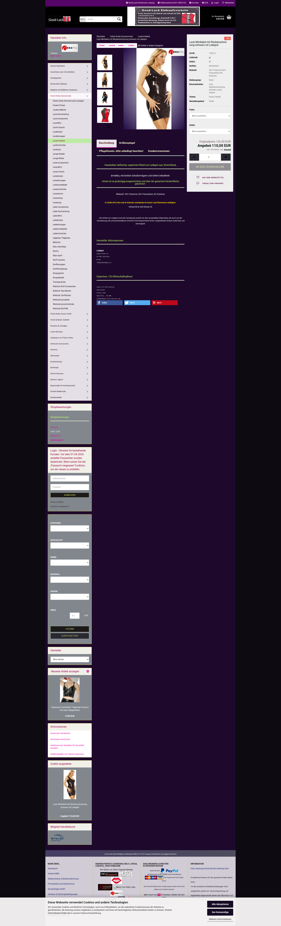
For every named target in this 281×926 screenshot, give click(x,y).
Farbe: (192, 110)
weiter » (121, 45)
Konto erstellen (57, 502)
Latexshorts (58, 194)
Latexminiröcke (59, 189)
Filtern (70, 629)
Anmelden (70, 495)
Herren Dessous (56, 374)
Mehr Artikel (55, 56)
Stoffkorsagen (59, 264)
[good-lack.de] (61, 19)
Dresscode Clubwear (58, 84)
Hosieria (53, 350)
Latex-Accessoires (60, 163)
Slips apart (57, 255)
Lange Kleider (59, 154)
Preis (53, 610)
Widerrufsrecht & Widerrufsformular (63, 879)
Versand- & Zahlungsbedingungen (63, 894)
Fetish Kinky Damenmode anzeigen (68, 101)
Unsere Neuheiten (57, 66)
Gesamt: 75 (55, 436)
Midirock (56, 242)
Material (55, 574)
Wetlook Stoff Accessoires (64, 286)
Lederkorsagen (59, 224)
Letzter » (131, 45)
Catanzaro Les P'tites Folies (61, 338)
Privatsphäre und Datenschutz (61, 884)
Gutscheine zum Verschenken (62, 72)
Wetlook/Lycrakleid (61, 300)
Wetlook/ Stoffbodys (62, 295)
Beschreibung (106, 142)
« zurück (111, 45)
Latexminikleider (60, 185)
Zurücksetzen (69, 636)
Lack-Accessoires (60, 118)
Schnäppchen (55, 78)
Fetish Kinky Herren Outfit (60, 314)
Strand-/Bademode (58, 391)
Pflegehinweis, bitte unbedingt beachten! (121, 151)
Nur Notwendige (220, 912)
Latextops (57, 202)
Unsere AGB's (53, 873)
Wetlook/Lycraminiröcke (63, 304)
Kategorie (55, 523)
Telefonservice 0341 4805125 (173, 3)
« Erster (101, 45)
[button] (205, 3)
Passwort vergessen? (59, 506)
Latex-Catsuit (58, 172)
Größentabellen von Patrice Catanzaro (67, 754)
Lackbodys (57, 132)
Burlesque (54, 367)
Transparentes (59, 282)
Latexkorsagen (59, 180)
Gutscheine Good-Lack (60, 739)
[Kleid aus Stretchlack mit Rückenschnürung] (153, 88)
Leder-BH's (57, 216)
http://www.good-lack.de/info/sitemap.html (210, 868)
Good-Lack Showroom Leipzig (141, 3)
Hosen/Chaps (59, 105)
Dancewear (54, 356)
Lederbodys (58, 220)
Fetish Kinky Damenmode (60, 96)
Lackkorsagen (59, 136)
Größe (54, 591)
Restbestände (56, 397)
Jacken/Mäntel (59, 110)
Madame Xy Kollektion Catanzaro (63, 90)
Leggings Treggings (61, 238)
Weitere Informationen (220, 919)
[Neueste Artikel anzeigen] (88, 671)
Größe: (192, 125)
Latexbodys (58, 176)
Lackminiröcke (59, 145)
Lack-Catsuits (59, 127)
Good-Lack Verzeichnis (60, 733)
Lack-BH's (57, 123)
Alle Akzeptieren (220, 904)
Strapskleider (58, 277)
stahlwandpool (56, 440)
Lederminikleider (60, 229)
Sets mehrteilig (59, 247)
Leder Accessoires (60, 207)
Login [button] (216, 3)
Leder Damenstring (61, 211)
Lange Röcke (58, 158)
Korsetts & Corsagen (58, 326)
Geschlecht (56, 540)
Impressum (53, 868)
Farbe (53, 557)
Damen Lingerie (56, 380)
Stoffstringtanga (60, 269)
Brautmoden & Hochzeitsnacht (62, 386)
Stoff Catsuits (59, 260)
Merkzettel (229, 3)
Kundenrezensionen (159, 151)
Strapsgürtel (58, 273)
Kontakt (195, 3)
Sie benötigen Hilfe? (56, 889)
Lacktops (57, 149)
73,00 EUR (69, 716)
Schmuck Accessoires (59, 344)
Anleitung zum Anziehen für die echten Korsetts (67, 746)
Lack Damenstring (61, 114)
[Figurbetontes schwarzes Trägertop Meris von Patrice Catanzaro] (70, 689)
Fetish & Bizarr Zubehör (59, 320)
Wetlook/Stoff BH (60, 308)
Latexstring (58, 198)
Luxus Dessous (56, 332)
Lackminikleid (59, 141)
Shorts (56, 251)
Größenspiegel (127, 142)
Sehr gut (54, 427)
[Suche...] (119, 19)
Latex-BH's (57, 167)
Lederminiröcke (59, 233)
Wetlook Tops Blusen (62, 291)
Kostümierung (56, 362)
